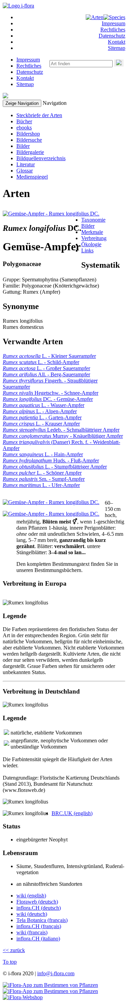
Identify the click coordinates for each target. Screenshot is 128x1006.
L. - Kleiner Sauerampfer (49, 356)
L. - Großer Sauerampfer (46, 368)
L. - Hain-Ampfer (43, 454)
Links (87, 250)
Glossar (24, 170)
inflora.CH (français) (38, 926)
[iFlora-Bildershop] (23, 997)
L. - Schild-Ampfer (41, 362)
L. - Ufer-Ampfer (41, 485)
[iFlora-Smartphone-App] (50, 985)
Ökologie (91, 244)
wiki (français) (31, 932)
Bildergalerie (30, 152)
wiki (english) (31, 895)
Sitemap (116, 48)
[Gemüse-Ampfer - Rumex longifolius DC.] (51, 213)
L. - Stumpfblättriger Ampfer (55, 467)
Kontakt (116, 42)
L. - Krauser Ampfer (41, 424)
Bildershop (28, 134)
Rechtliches (112, 29)
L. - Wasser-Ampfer (43, 405)
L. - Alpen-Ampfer (40, 411)
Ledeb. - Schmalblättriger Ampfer (61, 430)
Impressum (113, 23)
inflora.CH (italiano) (38, 938)
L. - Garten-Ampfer (42, 417)
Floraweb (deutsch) (37, 902)
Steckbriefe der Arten (39, 115)
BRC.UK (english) (72, 813)
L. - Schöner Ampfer (42, 473)
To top (10, 962)
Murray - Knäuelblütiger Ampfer (63, 436)
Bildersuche (29, 140)
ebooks (24, 127)
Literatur (25, 164)
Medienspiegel (32, 177)
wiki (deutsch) (31, 914)
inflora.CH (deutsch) (38, 908)
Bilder (23, 146)
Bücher (24, 121)
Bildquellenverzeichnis (41, 158)
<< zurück (14, 950)
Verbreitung (93, 238)
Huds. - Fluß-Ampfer (51, 460)
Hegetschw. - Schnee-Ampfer (50, 393)
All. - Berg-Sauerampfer (46, 374)
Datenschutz (112, 36)
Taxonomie (93, 220)
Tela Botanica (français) (42, 920)
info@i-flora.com (55, 973)
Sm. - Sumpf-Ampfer (44, 479)
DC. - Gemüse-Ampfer (48, 399)
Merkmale (92, 232)
